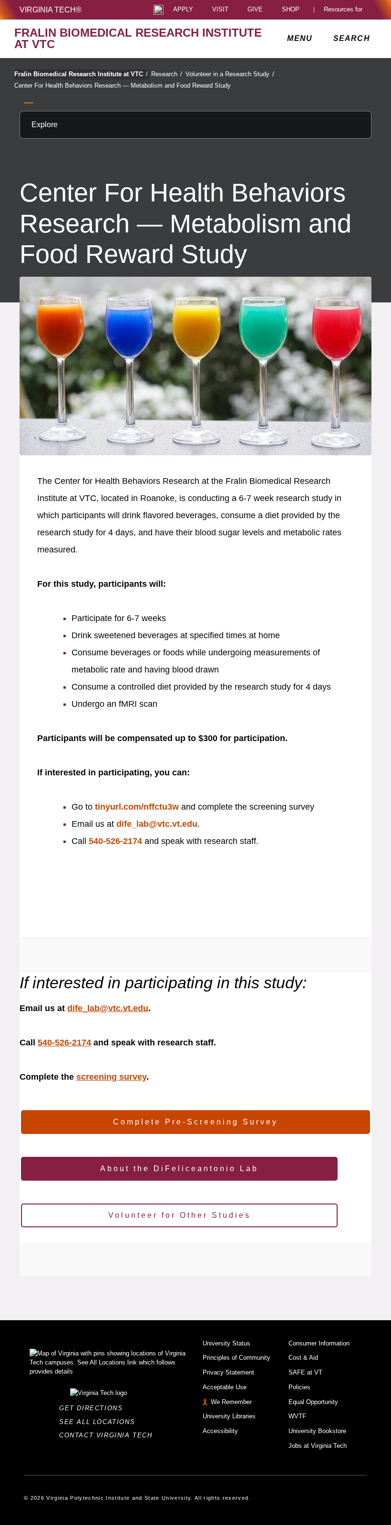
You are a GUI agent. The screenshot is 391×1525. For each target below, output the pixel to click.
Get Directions (93, 1408)
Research (166, 74)
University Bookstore (317, 1431)
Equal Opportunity (313, 1401)
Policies (299, 1387)
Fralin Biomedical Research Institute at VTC (81, 74)
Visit (220, 10)
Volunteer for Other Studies (179, 1215)
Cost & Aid (303, 1357)
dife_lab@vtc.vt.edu (156, 824)
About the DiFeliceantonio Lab (179, 1168)
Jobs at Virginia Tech (317, 1445)
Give (255, 10)
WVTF (297, 1416)
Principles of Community (236, 1357)
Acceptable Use (225, 1387)
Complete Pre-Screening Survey (195, 1122)
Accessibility (220, 1431)
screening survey (111, 1077)
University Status (226, 1343)
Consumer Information (319, 1343)
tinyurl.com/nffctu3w (137, 807)
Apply (183, 10)
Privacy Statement (228, 1372)
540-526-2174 (115, 841)
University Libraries (229, 1416)
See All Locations (99, 1421)
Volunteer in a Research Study (229, 74)
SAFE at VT (305, 1372)
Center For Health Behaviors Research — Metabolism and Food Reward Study (122, 85)
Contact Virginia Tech (108, 1435)
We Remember (231, 1401)
